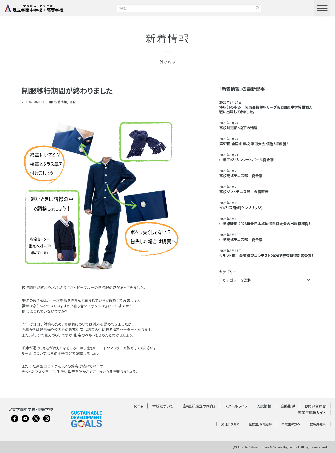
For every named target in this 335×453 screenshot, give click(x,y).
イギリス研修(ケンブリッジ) (241, 207)
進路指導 (288, 405)
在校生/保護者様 (260, 424)
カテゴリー (227, 271)
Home (137, 405)
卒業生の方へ (290, 424)
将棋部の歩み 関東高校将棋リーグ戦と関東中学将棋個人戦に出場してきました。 (265, 109)
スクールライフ (235, 405)
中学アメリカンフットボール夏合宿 (246, 159)
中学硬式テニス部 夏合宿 (241, 239)
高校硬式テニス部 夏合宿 (241, 175)
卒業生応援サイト (312, 412)
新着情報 (60, 102)
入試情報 (264, 405)
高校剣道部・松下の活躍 (238, 127)
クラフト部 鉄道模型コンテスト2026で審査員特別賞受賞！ (266, 255)
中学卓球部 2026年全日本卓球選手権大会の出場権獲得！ (264, 223)
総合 (73, 102)
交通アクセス (230, 424)
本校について (162, 405)
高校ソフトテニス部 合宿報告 (243, 191)
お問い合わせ (315, 405)
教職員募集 (318, 424)
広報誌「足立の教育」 (199, 405)
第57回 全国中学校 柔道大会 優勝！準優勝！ (253, 143)
